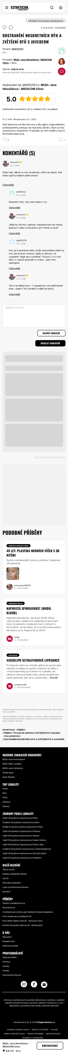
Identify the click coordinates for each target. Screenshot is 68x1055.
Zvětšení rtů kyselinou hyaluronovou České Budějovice (27, 849)
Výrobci (6, 970)
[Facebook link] (34, 985)
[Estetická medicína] (20, 8)
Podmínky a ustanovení (32, 1038)
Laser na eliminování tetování (15, 887)
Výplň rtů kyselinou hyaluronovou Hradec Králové (24, 840)
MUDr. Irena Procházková (14, 759)
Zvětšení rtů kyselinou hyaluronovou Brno (21, 822)
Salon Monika (9, 777)
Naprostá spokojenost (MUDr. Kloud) (29, 610)
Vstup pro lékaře (10, 957)
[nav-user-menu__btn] (61, 7)
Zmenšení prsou (15, 603)
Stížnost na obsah (10, 946)
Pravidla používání (40, 1030)
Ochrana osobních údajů (18, 1030)
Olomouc (6, 802)
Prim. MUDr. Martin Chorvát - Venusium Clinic (23, 921)
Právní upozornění (35, 1034)
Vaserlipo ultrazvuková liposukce (32, 660)
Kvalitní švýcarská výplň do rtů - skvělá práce (23, 925)
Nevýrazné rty (9, 907)
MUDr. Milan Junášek (12, 764)
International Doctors (12, 975)
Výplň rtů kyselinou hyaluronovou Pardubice (22, 858)
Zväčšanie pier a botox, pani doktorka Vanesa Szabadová (28, 912)
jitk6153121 (17, 49)
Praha (5, 788)
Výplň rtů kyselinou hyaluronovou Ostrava (21, 835)
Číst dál (54, 677)
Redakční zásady (53, 1034)
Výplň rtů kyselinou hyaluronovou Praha (20, 818)
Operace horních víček (18, 546)
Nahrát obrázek (51, 333)
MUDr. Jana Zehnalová (13, 768)
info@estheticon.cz (46, 1022)
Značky (6, 966)
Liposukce (12, 655)
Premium (6, 962)
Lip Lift (6, 878)
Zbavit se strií (8, 869)
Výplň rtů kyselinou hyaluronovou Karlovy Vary (23, 844)
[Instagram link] (24, 985)
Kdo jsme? (7, 937)
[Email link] (44, 985)
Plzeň (5, 797)
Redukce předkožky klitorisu (15, 874)
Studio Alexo (8, 772)
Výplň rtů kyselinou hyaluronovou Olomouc (21, 831)
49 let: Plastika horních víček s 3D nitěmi (32, 553)
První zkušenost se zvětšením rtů (17, 916)
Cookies (54, 1030)
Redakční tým (9, 941)
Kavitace (6, 891)
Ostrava (6, 806)
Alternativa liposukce (12, 883)
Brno (5, 793)
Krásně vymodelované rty (14, 903)
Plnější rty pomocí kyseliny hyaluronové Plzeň (23, 827)
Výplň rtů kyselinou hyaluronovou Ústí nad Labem (24, 853)
